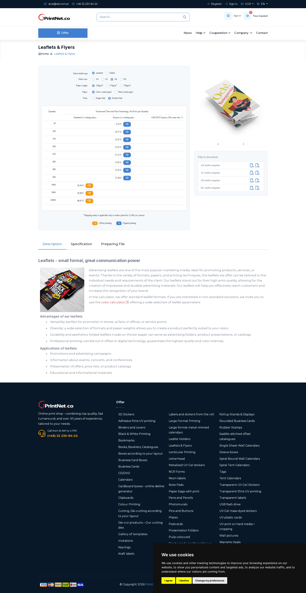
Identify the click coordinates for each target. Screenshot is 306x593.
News (188, 33)
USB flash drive (230, 504)
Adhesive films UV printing (136, 421)
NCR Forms (177, 471)
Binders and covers (131, 427)
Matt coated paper (125, 92)
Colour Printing (129, 504)
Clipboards (125, 497)
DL (125, 79)
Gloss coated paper (104, 92)
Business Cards (128, 466)
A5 (106, 79)
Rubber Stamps (230, 427)
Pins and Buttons (181, 511)
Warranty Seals (229, 542)
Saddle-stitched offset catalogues (235, 436)
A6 (115, 79)
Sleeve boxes (228, 452)
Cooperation (218, 33)
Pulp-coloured (179, 537)
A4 (97, 79)
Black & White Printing (134, 434)
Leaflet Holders (179, 439)
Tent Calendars (230, 478)
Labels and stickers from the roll (191, 414)
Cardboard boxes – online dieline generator (141, 489)
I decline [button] (184, 580)
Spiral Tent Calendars (234, 465)
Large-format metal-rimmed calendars (189, 430)
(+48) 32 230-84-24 (62, 436)
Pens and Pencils (181, 497)
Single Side (100, 98)
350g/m (127, 85)
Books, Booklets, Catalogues (138, 447)
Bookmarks (126, 440)
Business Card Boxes (132, 460)
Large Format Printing (184, 421)
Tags (222, 471)
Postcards (176, 524)
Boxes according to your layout (140, 453)
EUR (248, 4)
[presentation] (218, 144)
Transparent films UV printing (240, 491)
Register (216, 4)
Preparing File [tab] (113, 244)
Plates (173, 517)
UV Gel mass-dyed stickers (238, 511)
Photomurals (178, 504)
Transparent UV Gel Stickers (239, 485)
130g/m (99, 85)
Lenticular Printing (182, 452)
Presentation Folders (184, 530)
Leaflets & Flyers (180, 445)
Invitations (125, 540)
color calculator (113, 302)
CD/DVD (124, 473)
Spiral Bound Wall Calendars (239, 458)
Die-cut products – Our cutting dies (140, 525)
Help (199, 33)
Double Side (117, 98)
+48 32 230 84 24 (86, 4)
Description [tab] (52, 244)
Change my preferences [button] (209, 580)
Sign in (232, 4)
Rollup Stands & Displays (236, 414)
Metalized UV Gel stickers (187, 465)
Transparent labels (232, 497)
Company (241, 33)
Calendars (125, 479)
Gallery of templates (132, 534)
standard (99, 73)
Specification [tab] (81, 244)
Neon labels (177, 478)
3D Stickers (126, 414)
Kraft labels (126, 553)
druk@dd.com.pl (58, 4)
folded (112, 73)
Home (45, 53)
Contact (262, 33)
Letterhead (177, 458)
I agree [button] (168, 580)
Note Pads (176, 485)
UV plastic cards (230, 517)
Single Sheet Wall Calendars (239, 445)
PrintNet (151, 584)
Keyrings (124, 547)
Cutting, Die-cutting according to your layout (140, 513)
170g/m (113, 85)
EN (263, 4)
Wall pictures (228, 535)
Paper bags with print (184, 491)
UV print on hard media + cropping (237, 526)
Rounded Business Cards (237, 421)
